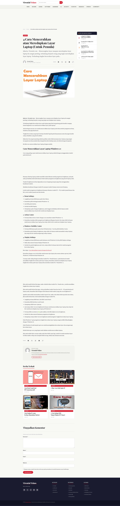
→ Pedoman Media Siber (73, 492)
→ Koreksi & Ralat (87, 494)
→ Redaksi (70, 490)
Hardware (55, 6)
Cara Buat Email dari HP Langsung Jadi (30, 389)
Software (47, 6)
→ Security (54, 490)
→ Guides (54, 485)
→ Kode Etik (70, 494)
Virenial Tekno (37, 350)
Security (66, 6)
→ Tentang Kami (71, 485)
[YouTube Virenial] (34, 490)
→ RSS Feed (86, 485)
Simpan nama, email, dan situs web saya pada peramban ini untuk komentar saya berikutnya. (46, 469)
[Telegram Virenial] (37, 490)
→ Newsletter (87, 488)
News (28, 6)
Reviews (34, 6)
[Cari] (61, 2)
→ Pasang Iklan (71, 496)
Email (24, 456)
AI (61, 6)
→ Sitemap (86, 490)
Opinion (88, 6)
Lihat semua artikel (37, 357)
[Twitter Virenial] (27, 490)
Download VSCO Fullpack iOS (87, 41)
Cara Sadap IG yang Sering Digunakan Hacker (32, 414)
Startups (73, 6)
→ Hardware (55, 492)
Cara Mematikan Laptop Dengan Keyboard (40, 250)
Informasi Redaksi (43, 354)
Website (25, 462)
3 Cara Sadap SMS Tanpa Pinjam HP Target (58, 414)
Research (81, 6)
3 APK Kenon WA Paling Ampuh (87, 56)
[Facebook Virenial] (24, 490)
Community (96, 6)
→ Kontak (70, 488)
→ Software (54, 488)
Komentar (25, 436)
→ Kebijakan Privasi (88, 492)
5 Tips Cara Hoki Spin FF (58, 388)
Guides (40, 6)
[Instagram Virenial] (31, 490)
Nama (24, 450)
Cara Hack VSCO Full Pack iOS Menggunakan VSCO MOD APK (87, 52)
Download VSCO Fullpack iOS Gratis (85, 46)
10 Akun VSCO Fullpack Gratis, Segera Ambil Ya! (86, 37)
